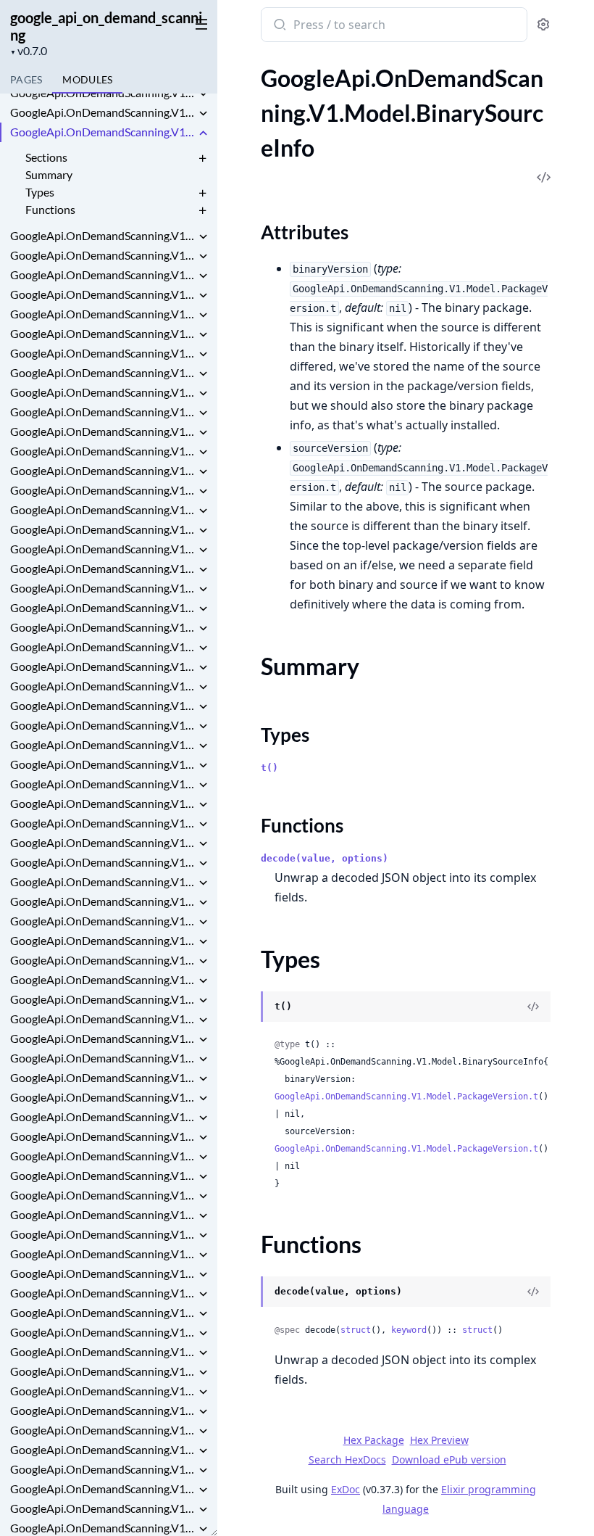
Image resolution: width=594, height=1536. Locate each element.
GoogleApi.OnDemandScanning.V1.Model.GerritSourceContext (103, 646)
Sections (46, 157)
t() (269, 767)
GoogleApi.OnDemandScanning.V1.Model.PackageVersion (103, 1332)
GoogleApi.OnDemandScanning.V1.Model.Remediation (103, 1430)
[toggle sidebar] (198, 23)
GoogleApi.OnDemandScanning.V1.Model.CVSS (103, 333)
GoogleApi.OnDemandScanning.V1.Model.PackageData (103, 1273)
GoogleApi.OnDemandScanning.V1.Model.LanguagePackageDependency (103, 1018)
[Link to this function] (246, 1293)
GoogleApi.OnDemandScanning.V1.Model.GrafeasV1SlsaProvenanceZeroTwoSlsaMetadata (103, 842)
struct (355, 1330)
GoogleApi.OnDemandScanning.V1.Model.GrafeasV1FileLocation (103, 705)
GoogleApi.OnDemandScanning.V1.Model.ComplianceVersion (103, 451)
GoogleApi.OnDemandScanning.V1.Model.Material (103, 1175)
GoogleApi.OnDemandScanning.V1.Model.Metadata (103, 1195)
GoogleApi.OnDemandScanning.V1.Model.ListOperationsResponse (103, 1097)
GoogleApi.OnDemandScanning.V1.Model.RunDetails (103, 1488)
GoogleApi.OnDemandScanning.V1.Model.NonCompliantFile (103, 1214)
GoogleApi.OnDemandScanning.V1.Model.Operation (103, 1253)
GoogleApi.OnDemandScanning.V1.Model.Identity (103, 881)
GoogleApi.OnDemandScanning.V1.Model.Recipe (103, 1390)
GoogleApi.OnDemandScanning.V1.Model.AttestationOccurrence (103, 92)
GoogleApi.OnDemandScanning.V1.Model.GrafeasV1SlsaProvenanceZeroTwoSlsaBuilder (103, 744)
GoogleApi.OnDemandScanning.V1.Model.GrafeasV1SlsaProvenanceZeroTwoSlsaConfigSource (103, 783)
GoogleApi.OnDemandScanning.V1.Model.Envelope (103, 549)
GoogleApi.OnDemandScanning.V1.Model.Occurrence (103, 1234)
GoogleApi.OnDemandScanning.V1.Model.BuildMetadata (103, 255)
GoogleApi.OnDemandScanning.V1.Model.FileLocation (103, 607)
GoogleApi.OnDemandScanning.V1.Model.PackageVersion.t (406, 1096)
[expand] (203, 95)
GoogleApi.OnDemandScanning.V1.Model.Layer (103, 1038)
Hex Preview (439, 1440)
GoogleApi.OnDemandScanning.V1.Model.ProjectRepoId (103, 1351)
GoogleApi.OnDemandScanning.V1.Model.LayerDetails (103, 1058)
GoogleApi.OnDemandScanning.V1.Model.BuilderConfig (103, 314)
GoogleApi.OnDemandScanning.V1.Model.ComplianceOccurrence (103, 431)
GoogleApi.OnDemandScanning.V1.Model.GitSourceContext (103, 666)
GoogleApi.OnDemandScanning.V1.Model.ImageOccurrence (103, 901)
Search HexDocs (347, 1460)
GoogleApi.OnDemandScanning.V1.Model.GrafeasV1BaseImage (103, 686)
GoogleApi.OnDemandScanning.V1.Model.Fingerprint (103, 627)
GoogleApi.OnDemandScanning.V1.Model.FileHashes (103, 588)
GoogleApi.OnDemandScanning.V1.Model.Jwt (103, 999)
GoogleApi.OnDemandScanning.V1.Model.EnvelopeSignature (103, 568)
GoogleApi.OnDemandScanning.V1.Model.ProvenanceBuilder (103, 1371)
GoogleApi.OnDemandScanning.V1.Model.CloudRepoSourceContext (103, 372)
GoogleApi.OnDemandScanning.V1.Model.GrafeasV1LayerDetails (103, 725)
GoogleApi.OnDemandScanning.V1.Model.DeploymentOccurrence (103, 490)
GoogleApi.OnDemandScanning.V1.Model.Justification (103, 979)
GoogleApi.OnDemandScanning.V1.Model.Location (103, 1136)
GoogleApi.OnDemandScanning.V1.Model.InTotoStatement (103, 960)
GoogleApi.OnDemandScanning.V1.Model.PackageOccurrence (103, 1312)
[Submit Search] (278, 26)
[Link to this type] (246, 1008)
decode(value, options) (324, 858)
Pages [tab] (26, 79)
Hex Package (373, 1440)
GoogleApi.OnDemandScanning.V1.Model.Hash (103, 862)
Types (39, 192)
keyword (409, 1330)
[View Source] (533, 1006)
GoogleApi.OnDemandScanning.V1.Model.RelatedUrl (103, 1410)
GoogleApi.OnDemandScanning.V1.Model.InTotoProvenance (103, 921)
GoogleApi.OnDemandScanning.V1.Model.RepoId (103, 1449)
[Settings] (543, 25)
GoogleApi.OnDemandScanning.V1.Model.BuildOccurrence (103, 274)
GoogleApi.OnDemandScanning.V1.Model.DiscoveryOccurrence (103, 509)
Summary (48, 174)
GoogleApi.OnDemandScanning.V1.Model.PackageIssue (103, 1293)
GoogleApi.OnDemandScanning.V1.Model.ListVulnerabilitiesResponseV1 (103, 1116)
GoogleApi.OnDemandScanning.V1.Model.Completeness (103, 411)
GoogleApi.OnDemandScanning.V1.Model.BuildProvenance (103, 294)
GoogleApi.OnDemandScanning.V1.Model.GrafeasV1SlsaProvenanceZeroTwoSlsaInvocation (103, 803)
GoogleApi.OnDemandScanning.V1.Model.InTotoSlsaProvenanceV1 (103, 940)
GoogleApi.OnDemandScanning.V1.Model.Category (103, 353)
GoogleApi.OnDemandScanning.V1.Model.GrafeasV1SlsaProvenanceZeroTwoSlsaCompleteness (103, 764)
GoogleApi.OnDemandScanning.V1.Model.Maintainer (103, 1156)
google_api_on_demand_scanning (106, 26)
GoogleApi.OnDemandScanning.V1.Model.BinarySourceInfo (103, 132)
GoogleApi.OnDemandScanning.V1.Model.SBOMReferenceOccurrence (103, 1508)
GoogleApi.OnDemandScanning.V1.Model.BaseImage (103, 112)
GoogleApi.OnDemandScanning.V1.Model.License (103, 1077)
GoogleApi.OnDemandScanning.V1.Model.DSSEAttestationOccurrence (103, 470)
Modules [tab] (87, 79)
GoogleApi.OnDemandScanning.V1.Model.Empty (103, 529)
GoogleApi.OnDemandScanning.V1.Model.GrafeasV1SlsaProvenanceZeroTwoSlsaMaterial (103, 823)
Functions (50, 209)
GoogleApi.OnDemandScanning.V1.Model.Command (103, 392)
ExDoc (345, 1489)
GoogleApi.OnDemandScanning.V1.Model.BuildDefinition (103, 235)
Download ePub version (449, 1459)
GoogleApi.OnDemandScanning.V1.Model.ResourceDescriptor (103, 1469)
